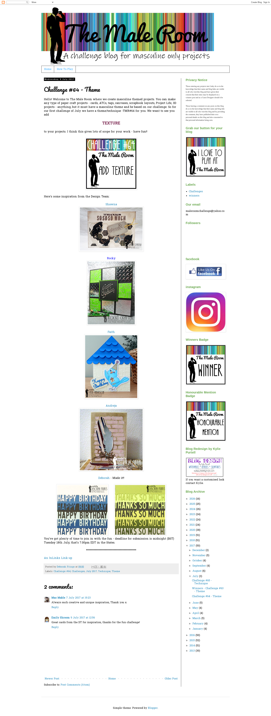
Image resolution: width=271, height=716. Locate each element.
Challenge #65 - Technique (202, 582)
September (199, 566)
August (197, 571)
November (199, 555)
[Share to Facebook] (101, 566)
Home (47, 69)
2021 (192, 525)
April (196, 613)
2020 (192, 530)
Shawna (111, 205)
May (195, 608)
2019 (192, 535)
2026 (192, 499)
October (197, 561)
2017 (192, 546)
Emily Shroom (60, 618)
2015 (192, 640)
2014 (192, 646)
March (196, 618)
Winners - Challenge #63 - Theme (207, 590)
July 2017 (91, 571)
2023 (192, 514)
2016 (192, 635)
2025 (192, 504)
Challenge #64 (62, 571)
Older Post (171, 679)
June (195, 603)
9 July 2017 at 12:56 (83, 618)
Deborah (104, 478)
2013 (192, 651)
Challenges (78, 571)
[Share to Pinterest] (104, 566)
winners (194, 196)
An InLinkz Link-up (58, 558)
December (199, 550)
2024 (192, 509)
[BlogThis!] (95, 566)
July (195, 576)
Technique (104, 571)
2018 (192, 540)
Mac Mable (58, 598)
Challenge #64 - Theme (206, 596)
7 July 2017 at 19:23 (78, 598)
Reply (55, 607)
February (198, 624)
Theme (116, 571)
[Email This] (92, 566)
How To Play (65, 69)
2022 (192, 520)
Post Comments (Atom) (75, 685)
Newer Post (52, 679)
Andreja (111, 406)
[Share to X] (98, 566)
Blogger (153, 708)
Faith (111, 332)
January (198, 629)
